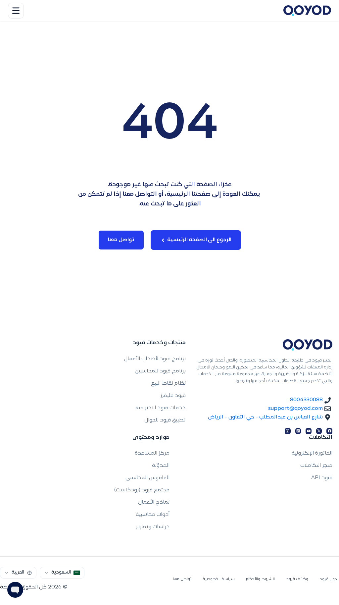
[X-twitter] (319, 431)
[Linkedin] (298, 431)
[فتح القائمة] (16, 11)
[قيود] (307, 10)
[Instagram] (288, 431)
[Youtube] (309, 431)
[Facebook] (329, 431)
